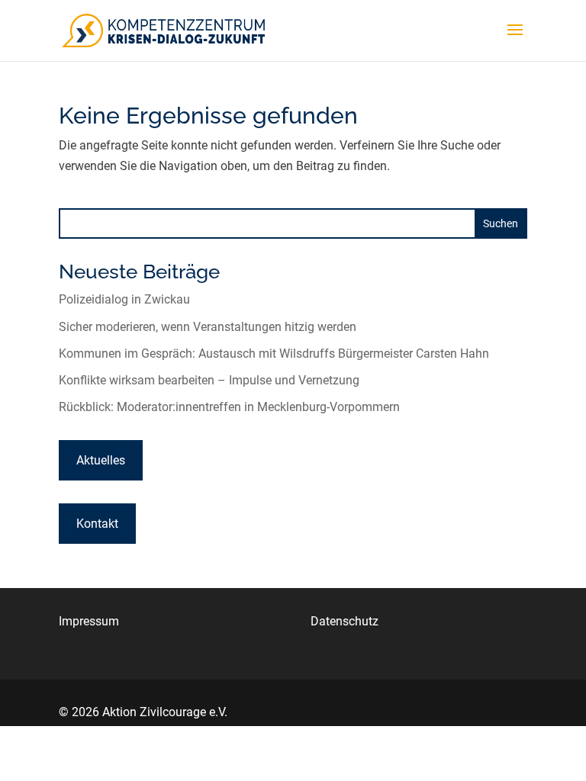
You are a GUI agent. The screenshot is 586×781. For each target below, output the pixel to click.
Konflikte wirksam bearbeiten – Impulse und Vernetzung (209, 380)
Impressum (89, 621)
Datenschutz (344, 621)
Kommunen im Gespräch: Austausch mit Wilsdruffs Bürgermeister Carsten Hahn (274, 353)
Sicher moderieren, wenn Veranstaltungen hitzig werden (207, 327)
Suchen (500, 223)
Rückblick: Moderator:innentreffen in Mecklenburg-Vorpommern (229, 407)
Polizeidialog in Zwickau (124, 299)
